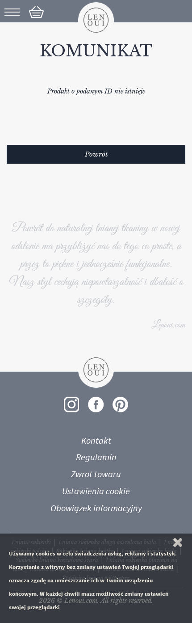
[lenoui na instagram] (71, 404)
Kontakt (96, 440)
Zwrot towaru (96, 474)
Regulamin (96, 457)
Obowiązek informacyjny (96, 508)
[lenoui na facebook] (96, 404)
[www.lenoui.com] (96, 19)
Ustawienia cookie (96, 491)
